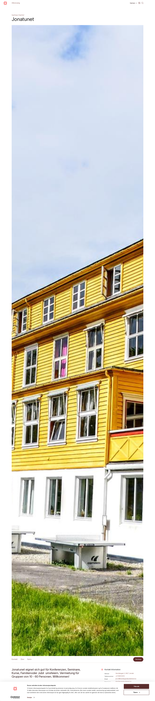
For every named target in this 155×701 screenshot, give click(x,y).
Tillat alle (136, 686)
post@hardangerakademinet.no (126, 679)
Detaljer (29, 697)
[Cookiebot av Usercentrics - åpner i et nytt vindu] (15, 697)
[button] (133, 3)
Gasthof (21, 15)
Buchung (138, 659)
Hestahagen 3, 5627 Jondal (125, 673)
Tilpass (135, 692)
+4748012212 (120, 676)
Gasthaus (15, 15)
